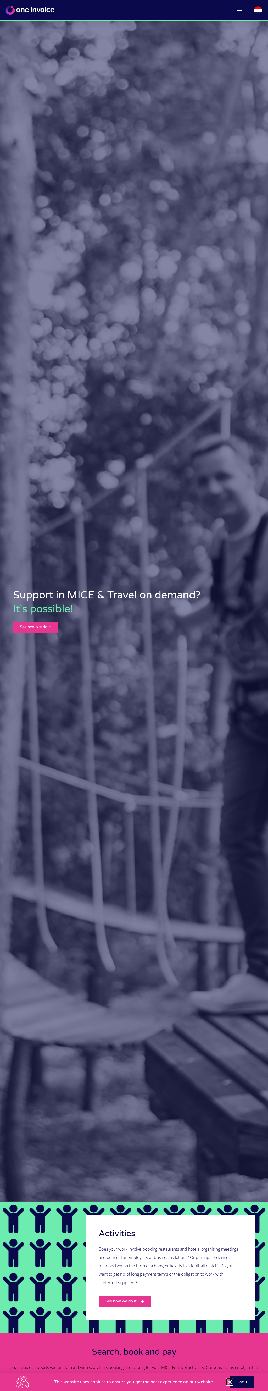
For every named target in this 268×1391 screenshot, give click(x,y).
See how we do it (35, 627)
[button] (240, 10)
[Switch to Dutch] (258, 10)
